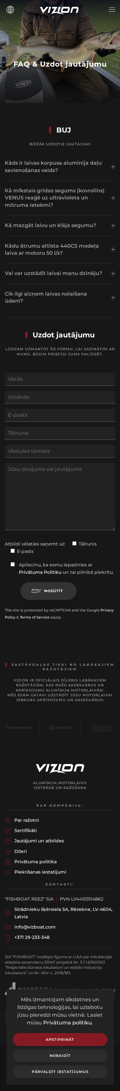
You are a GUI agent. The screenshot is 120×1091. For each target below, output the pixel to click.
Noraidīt (60, 1055)
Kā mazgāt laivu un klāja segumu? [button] (50, 225)
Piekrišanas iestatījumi (40, 872)
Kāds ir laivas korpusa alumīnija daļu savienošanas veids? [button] (53, 166)
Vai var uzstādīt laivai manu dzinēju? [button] (53, 273)
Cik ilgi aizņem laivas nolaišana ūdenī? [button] (46, 297)
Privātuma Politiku (40, 572)
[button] (112, 9)
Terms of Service (35, 617)
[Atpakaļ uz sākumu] (60, 9)
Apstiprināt (60, 1039)
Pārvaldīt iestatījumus (60, 1071)
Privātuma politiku (67, 1023)
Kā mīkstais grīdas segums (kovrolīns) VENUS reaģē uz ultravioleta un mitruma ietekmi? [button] (55, 198)
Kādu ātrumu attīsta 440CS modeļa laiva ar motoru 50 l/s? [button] (52, 249)
